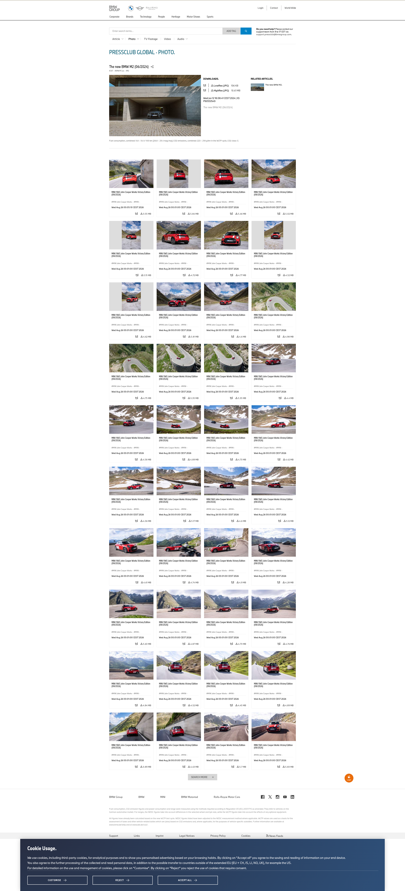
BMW (141, 797)
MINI (162, 797)
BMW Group (116, 797)
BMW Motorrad (189, 797)
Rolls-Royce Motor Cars (227, 797)
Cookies (245, 835)
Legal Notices (187, 835)
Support (113, 835)
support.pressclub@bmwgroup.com (273, 34)
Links (137, 835)
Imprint (159, 835)
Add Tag (231, 30)
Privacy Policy (218, 835)
